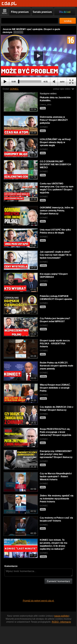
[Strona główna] (9, 3)
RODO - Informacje (61, 622)
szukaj (67, 20)
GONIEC (14, 89)
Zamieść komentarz (58, 581)
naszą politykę (61, 616)
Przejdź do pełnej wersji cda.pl (38, 600)
